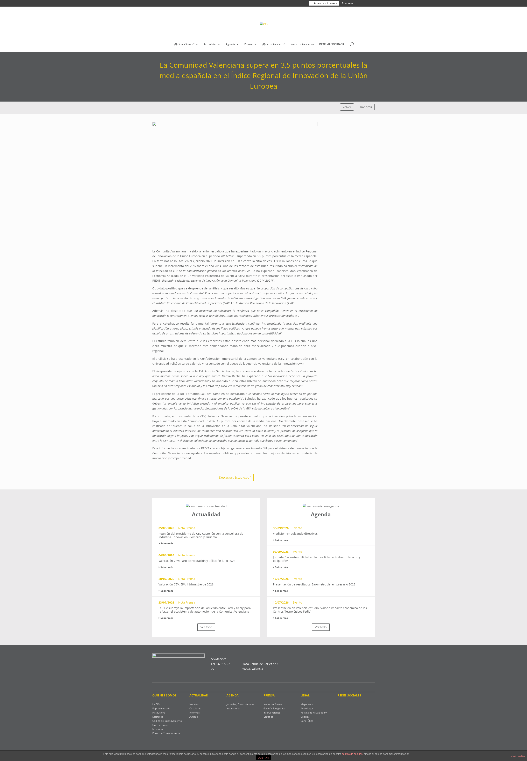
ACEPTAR (263, 757)
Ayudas (193, 716)
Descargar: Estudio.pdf (235, 477)
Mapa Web (307, 704)
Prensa (248, 44)
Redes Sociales (349, 695)
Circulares (195, 708)
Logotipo (268, 716)
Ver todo (206, 627)
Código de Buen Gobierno (167, 721)
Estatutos (157, 716)
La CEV (156, 704)
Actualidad (210, 44)
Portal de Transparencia (166, 733)
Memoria (157, 729)
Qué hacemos (160, 725)
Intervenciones (272, 712)
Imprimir (366, 107)
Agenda (230, 44)
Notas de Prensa (273, 704)
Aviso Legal (307, 708)
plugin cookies (518, 756)
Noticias (194, 704)
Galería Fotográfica (275, 708)
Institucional (233, 708)
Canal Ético (307, 721)
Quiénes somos (164, 695)
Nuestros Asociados (302, 44)
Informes (194, 712)
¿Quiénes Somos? (184, 44)
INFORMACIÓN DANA (331, 44)
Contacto (347, 3)
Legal (305, 695)
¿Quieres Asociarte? (273, 44)
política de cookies (352, 754)
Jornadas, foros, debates (240, 704)
